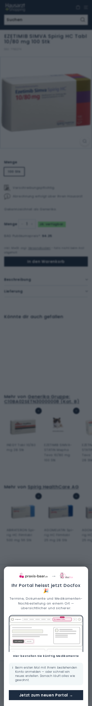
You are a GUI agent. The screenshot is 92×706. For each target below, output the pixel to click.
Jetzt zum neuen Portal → (46, 695)
